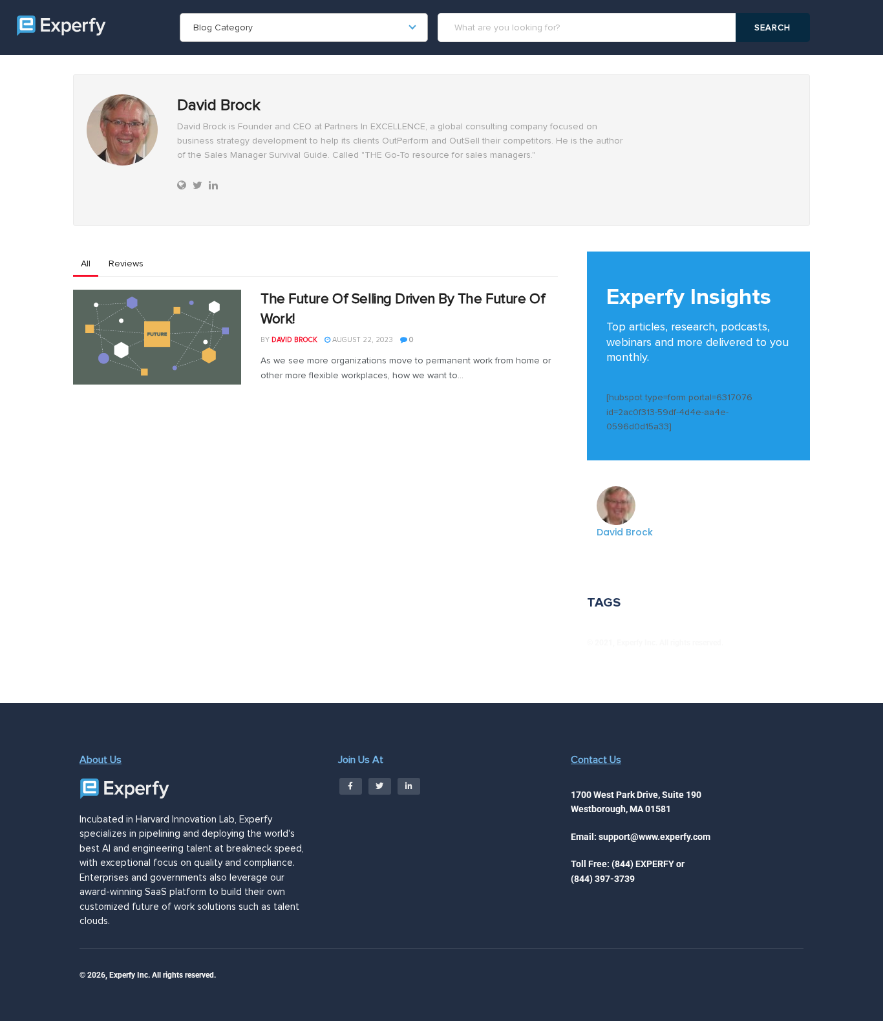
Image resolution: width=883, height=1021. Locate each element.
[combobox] (304, 27)
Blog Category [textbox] (223, 27)
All (85, 263)
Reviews (126, 263)
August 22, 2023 (361, 340)
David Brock (294, 340)
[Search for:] (588, 27)
